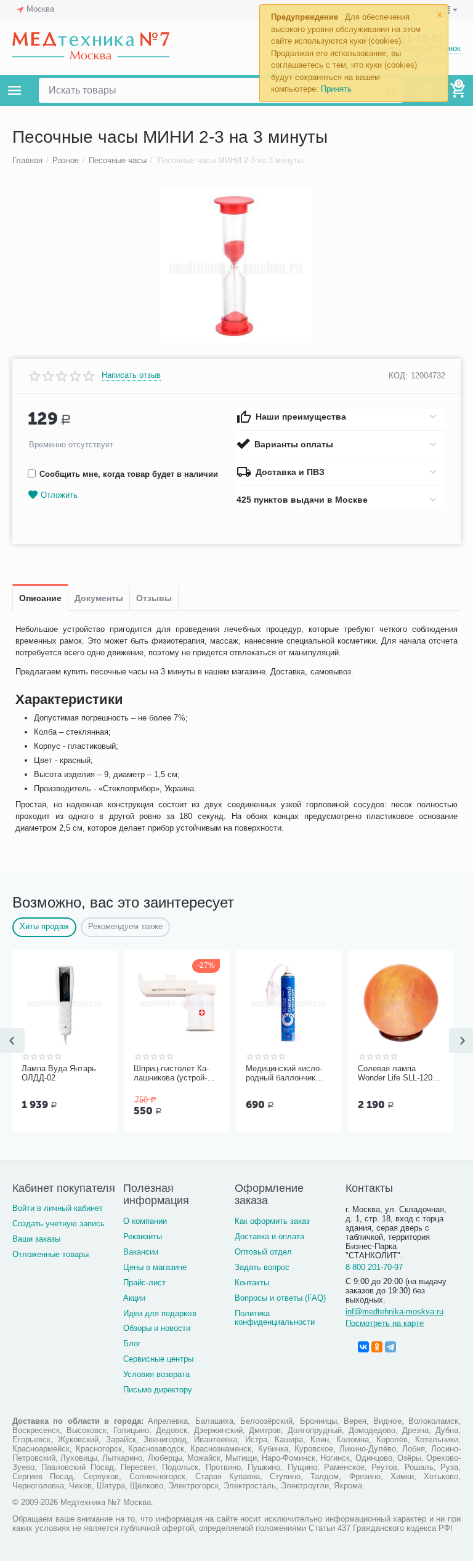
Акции (134, 1298)
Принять (336, 89)
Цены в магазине (155, 1267)
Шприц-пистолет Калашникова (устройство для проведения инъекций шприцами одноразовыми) (173, 1074)
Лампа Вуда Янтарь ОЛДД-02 (59, 1073)
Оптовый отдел (263, 1251)
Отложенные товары (50, 1254)
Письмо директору (157, 1389)
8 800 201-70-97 (374, 1267)
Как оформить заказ (272, 1221)
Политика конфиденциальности (275, 1318)
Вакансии (140, 1251)
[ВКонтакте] (363, 1346)
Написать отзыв (131, 375)
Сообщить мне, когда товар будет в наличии (128, 474)
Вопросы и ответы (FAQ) (280, 1298)
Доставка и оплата (269, 1236)
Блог (132, 1343)
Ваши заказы (36, 1239)
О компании (145, 1221)
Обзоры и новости (156, 1328)
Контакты (252, 1282)
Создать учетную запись (58, 1223)
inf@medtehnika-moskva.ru (394, 1311)
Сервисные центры (158, 1358)
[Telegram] (390, 1346)
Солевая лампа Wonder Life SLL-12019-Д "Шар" (400, 1074)
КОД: (398, 375)
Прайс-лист (144, 1282)
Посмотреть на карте (385, 1323)
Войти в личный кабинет (57, 1208)
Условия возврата (156, 1374)
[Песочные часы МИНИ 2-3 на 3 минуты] (236, 266)
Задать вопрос (262, 1267)
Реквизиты (142, 1236)
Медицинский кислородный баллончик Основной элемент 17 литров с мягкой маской (286, 1074)
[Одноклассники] (376, 1346)
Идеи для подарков (159, 1313)
